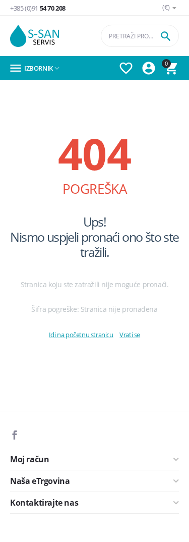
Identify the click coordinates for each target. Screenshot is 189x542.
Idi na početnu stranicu (81, 334)
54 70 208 (38, 9)
